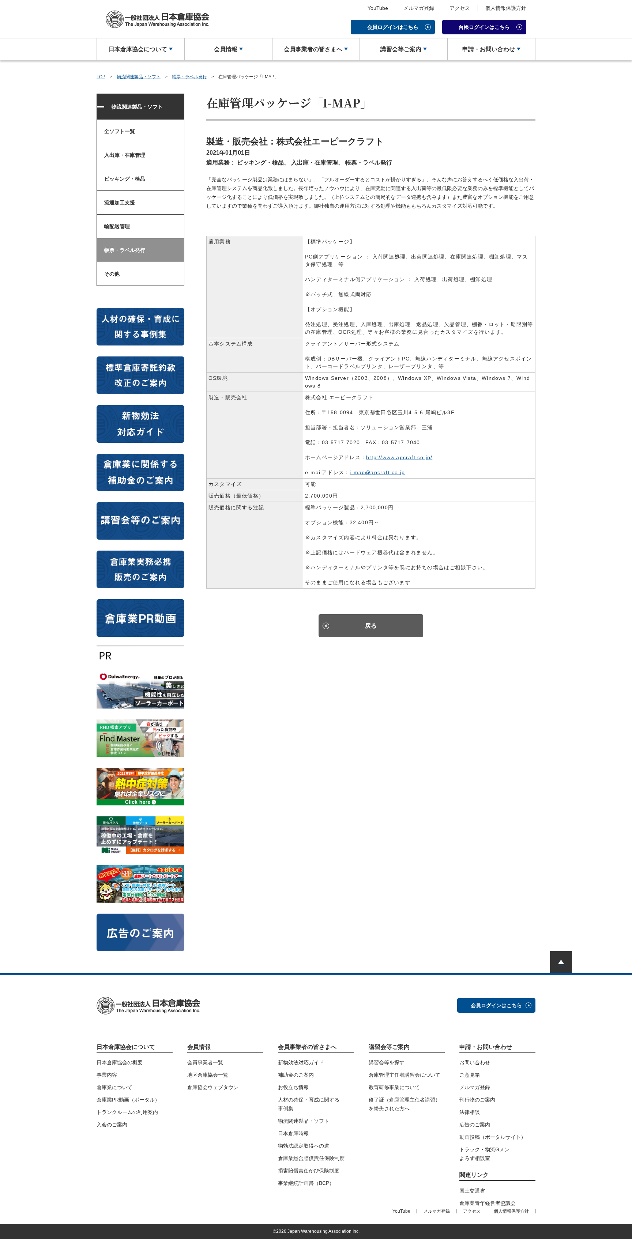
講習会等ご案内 (400, 49)
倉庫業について (114, 1087)
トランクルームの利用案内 (127, 1112)
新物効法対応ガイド (301, 1062)
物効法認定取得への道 (303, 1146)
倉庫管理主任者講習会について (404, 1075)
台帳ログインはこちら (484, 27)
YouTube (378, 8)
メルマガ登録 (418, 8)
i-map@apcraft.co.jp (377, 472)
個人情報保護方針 (505, 8)
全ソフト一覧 (119, 131)
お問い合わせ (474, 1062)
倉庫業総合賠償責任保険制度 (311, 1158)
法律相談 (469, 1112)
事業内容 (107, 1075)
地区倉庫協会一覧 (207, 1075)
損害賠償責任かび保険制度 (308, 1171)
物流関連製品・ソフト (139, 76)
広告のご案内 (474, 1124)
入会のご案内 (112, 1124)
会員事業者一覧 (205, 1062)
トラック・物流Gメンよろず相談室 (484, 1154)
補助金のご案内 (296, 1075)
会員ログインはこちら (392, 27)
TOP (101, 76)
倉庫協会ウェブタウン (212, 1087)
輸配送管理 (117, 226)
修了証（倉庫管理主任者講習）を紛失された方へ (404, 1104)
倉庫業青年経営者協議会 (487, 1203)
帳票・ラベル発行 (189, 76)
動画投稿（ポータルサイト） (492, 1137)
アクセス (459, 8)
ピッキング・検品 (124, 179)
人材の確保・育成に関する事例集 (308, 1104)
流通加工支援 (119, 202)
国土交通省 (472, 1191)
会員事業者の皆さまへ (313, 49)
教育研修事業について (394, 1087)
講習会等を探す (387, 1062)
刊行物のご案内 (477, 1100)
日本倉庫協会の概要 (120, 1062)
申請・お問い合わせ (488, 49)
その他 (112, 274)
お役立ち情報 (293, 1087)
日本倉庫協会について (138, 49)
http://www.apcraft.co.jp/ (399, 457)
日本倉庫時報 (293, 1133)
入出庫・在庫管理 (124, 155)
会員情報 (225, 49)
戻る (371, 626)
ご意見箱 (469, 1075)
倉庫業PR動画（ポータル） (128, 1100)
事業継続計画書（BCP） (306, 1183)
